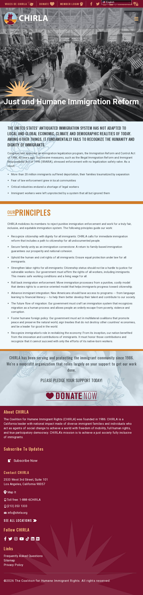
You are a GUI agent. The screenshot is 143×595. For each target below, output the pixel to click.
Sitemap (9, 560)
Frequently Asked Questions (23, 556)
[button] (22, 460)
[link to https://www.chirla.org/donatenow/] (71, 395)
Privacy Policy (13, 565)
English (109, 2)
